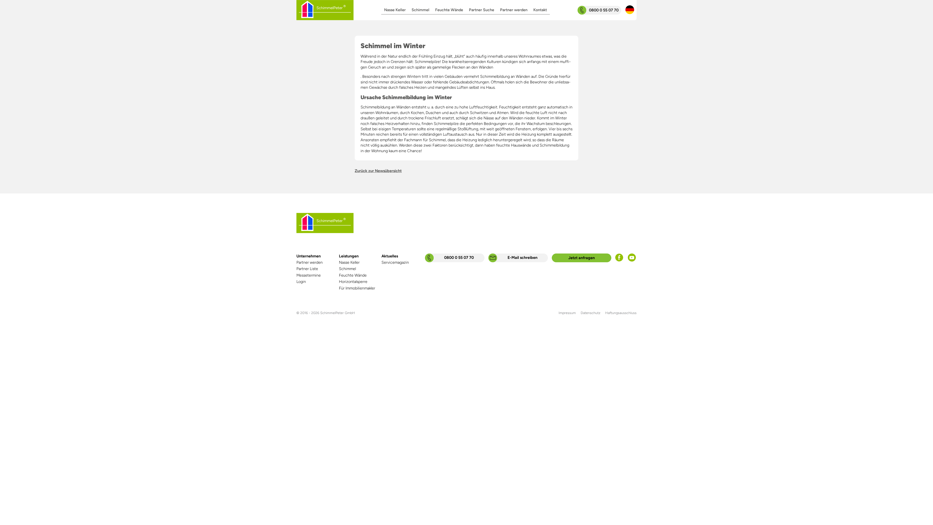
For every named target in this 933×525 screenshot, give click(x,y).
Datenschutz (590, 313)
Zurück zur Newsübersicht (378, 170)
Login (301, 281)
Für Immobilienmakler (357, 288)
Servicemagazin (395, 262)
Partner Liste (307, 268)
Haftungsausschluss (621, 313)
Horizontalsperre (353, 281)
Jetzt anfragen (581, 257)
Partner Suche (481, 10)
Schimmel (420, 10)
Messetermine (308, 275)
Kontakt (540, 10)
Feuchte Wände (449, 10)
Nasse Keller (395, 10)
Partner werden (513, 10)
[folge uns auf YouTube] (632, 260)
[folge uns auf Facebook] (619, 260)
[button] (629, 10)
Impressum (567, 313)
